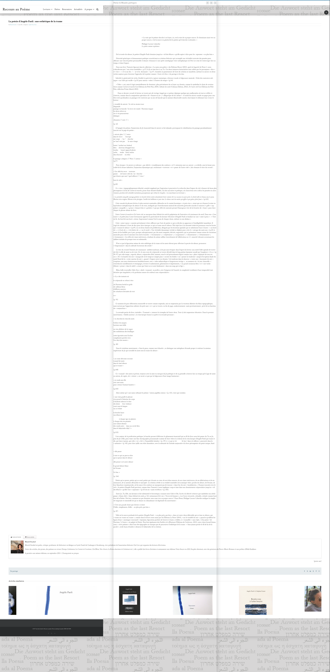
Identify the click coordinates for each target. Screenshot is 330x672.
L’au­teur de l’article (16, 537)
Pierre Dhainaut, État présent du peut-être (288, 599)
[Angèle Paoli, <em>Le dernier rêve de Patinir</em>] (38, 600)
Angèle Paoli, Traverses (99, 613)
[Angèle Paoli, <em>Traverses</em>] (102, 615)
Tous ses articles (30, 537)
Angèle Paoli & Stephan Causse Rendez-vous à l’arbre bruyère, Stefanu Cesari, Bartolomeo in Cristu (162, 605)
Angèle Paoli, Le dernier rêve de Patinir (36, 597)
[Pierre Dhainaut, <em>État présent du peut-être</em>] (291, 602)
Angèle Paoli (31, 24)
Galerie (41, 597)
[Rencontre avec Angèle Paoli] (228, 599)
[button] (97, 9)
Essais (35, 24)
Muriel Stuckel (13, 24)
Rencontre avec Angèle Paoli (225, 597)
